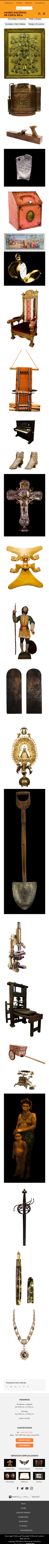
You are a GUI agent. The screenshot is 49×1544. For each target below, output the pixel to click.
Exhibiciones (23, 1517)
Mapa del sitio (24, 1539)
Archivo (39, 1482)
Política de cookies (36, 1536)
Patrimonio (39, 1469)
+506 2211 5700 (26, 1432)
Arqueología (10, 1469)
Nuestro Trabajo (23, 1513)
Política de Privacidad (21, 1536)
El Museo (23, 1526)
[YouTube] (26, 1488)
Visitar (23, 1508)
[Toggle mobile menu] (44, 13)
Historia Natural (24, 1469)
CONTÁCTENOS (24, 1440)
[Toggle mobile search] (39, 13)
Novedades (23, 1521)
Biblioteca (24, 1482)
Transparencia (26, 1530)
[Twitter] (22, 1488)
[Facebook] (17, 1488)
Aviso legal (8, 1536)
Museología (10, 1482)
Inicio (23, 1504)
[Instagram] (31, 1488)
